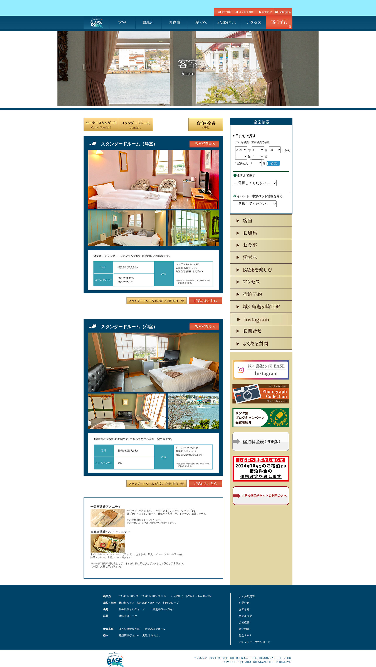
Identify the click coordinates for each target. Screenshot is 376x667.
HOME (97, 22)
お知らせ (244, 609)
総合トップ (224, 12)
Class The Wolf (204, 596)
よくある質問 (244, 12)
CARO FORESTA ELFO (154, 596)
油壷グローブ (171, 602)
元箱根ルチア (126, 602)
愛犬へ (201, 22)
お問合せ (264, 12)
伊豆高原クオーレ (155, 628)
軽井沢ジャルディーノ (132, 609)
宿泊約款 (244, 628)
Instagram (283, 12)
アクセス (253, 22)
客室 (123, 22)
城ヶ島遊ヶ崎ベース (149, 602)
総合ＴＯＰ (245, 635)
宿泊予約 (279, 22)
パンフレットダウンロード (254, 641)
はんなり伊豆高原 (129, 628)
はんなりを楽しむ (227, 22)
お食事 (175, 22)
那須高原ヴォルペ (129, 635)
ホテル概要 (245, 615)
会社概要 (244, 622)
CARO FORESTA (128, 596)
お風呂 (149, 22)
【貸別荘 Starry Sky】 (162, 609)
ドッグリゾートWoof (182, 596)
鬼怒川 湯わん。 (151, 635)
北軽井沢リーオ (128, 615)
